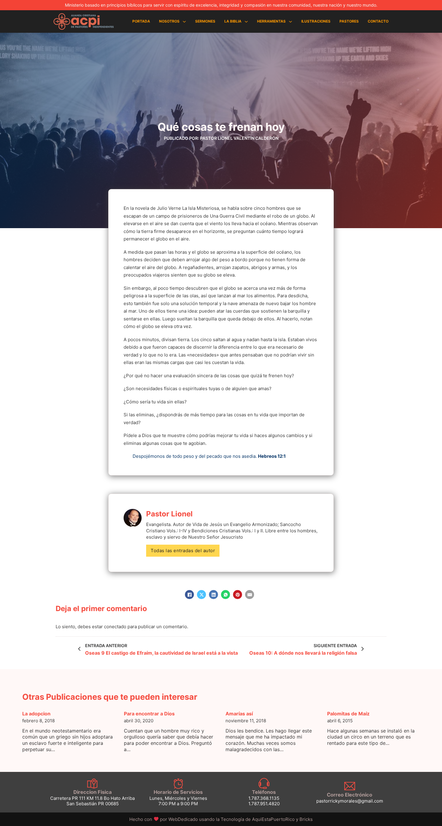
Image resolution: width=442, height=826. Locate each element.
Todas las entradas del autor (183, 550)
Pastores (349, 21)
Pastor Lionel (169, 513)
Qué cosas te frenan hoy (221, 126)
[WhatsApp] (225, 594)
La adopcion (36, 714)
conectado (115, 626)
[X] (201, 594)
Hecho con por (164, 819)
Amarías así (239, 714)
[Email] (249, 594)
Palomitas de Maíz (348, 714)
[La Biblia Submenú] (246, 21)
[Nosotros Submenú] (184, 21)
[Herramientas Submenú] (290, 21)
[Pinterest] (237, 594)
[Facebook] (189, 594)
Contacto (378, 21)
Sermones (205, 21)
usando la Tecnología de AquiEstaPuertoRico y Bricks (256, 819)
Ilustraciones (315, 21)
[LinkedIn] (213, 594)
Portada (141, 21)
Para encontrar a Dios (149, 714)
